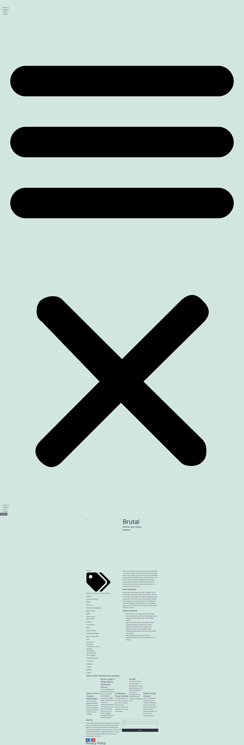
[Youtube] (93, 740)
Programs (6, 9)
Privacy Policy (96, 743)
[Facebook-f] (87, 740)
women (108, 593)
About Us (6, 7)
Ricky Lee (102, 593)
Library (5, 12)
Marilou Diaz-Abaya (92, 593)
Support (5, 14)
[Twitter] (90, 740)
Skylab (132, 679)
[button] (122, 259)
